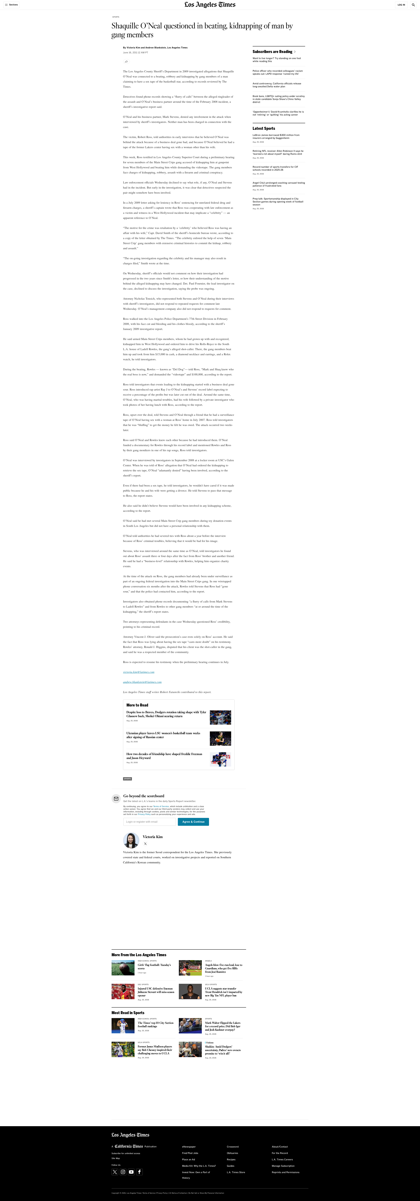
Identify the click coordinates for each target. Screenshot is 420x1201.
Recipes (231, 1160)
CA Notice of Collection (178, 1193)
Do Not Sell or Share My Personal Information (206, 1193)
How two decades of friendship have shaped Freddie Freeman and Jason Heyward (164, 756)
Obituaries (232, 1153)
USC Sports (143, 984)
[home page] (210, 4)
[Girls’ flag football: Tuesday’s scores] (123, 968)
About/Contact (280, 1147)
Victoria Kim (153, 837)
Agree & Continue (193, 822)
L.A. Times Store (236, 1172)
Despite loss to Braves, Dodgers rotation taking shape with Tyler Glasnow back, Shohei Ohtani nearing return (166, 714)
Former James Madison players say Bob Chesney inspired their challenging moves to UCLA (155, 1050)
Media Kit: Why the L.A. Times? (199, 1166)
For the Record (280, 1153)
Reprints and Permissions (285, 1172)
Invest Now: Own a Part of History (196, 1175)
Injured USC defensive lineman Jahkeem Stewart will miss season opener (156, 992)
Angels (208, 961)
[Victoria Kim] (131, 840)
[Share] (126, 61)
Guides (230, 1166)
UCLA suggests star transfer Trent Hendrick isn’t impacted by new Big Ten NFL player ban (223, 992)
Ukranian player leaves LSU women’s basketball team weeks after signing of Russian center (163, 735)
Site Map (116, 1158)
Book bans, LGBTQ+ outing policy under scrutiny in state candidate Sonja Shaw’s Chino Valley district (279, 99)
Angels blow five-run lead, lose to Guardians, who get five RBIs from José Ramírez (223, 968)
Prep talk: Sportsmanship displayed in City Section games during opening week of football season (278, 202)
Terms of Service (161, 807)
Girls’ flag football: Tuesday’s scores (154, 967)
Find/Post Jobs (190, 1153)
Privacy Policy (144, 814)
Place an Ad (188, 1160)
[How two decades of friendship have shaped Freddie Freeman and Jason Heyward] (220, 759)
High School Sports (147, 961)
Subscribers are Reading (272, 51)
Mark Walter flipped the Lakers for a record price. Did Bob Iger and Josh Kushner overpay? (222, 1026)
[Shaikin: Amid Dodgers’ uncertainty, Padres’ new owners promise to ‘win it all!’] (190, 1049)
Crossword (233, 1147)
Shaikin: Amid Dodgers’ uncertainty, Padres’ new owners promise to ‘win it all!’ (223, 1050)
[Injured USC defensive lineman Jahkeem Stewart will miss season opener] (123, 991)
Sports (115, 17)
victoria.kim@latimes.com (138, 672)
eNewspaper (189, 1147)
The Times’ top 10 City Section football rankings (155, 1025)
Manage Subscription (283, 1166)
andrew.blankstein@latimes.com (142, 682)
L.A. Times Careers (282, 1160)
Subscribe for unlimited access (126, 1154)
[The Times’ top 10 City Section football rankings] (123, 1025)
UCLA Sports (211, 984)
